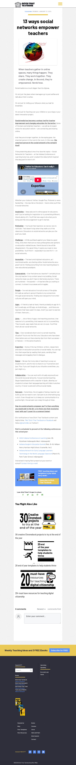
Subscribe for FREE (59, 650)
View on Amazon (20, 681)
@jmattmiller (24, 423)
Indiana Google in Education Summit (32, 444)
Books (33, 723)
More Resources (22, 733)
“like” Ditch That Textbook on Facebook (39, 420)
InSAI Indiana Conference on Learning (33, 438)
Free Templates (22, 729)
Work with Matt (35, 733)
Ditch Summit (35, 736)
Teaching (28, 11)
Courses (33, 726)
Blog (19, 726)
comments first (54, 609)
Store (33, 729)
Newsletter (21, 723)
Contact (33, 739)
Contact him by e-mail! (29, 463)
